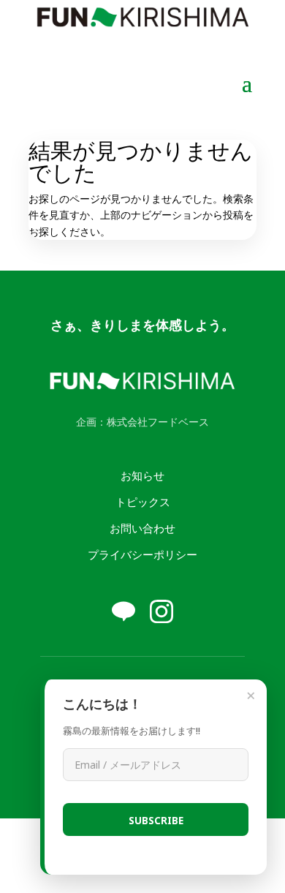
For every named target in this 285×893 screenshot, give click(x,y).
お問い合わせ (142, 527)
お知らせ (142, 475)
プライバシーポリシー (142, 554)
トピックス (142, 501)
